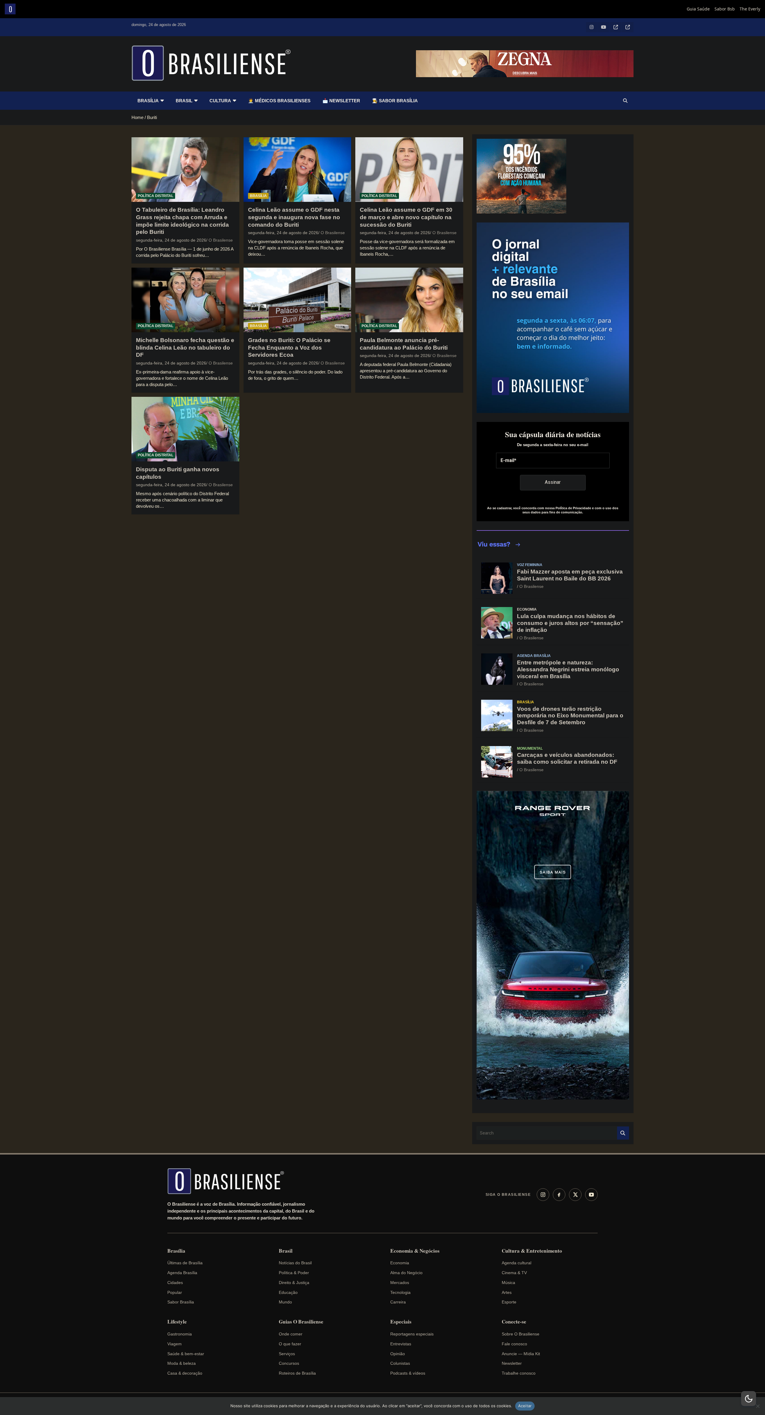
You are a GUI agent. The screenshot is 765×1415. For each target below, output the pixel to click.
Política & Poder (294, 1272)
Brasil (184, 100)
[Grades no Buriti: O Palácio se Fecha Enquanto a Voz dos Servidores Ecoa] (297, 300)
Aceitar (525, 1405)
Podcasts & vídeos (407, 1373)
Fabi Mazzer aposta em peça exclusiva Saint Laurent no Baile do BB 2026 (570, 575)
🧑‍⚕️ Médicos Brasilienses (279, 100)
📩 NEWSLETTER (341, 100)
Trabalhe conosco (519, 1373)
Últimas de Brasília (185, 1262)
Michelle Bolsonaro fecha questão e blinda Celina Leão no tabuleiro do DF (185, 347)
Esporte (509, 1302)
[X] (575, 1194)
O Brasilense (221, 240)
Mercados (399, 1282)
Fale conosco (514, 1343)
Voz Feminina (529, 565)
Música (508, 1282)
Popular (174, 1292)
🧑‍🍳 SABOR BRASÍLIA (395, 100)
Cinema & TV (514, 1272)
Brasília (148, 100)
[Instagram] (543, 1194)
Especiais (400, 1321)
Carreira (398, 1302)
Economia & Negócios (415, 1251)
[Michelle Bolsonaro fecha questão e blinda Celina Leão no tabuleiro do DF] (185, 300)
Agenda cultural (516, 1262)
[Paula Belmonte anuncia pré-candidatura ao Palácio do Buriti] (409, 300)
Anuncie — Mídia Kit (521, 1353)
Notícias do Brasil (295, 1262)
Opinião (397, 1353)
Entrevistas (400, 1343)
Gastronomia (179, 1334)
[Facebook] (559, 1194)
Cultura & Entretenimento (532, 1251)
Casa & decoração (184, 1373)
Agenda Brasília (534, 656)
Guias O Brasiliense (301, 1321)
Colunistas (400, 1363)
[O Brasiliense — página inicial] (228, 1181)
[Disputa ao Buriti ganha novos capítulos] (185, 429)
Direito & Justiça (294, 1282)
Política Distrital (155, 196)
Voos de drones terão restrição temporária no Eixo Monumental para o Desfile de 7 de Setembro (570, 716)
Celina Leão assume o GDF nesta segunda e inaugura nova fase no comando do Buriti (294, 217)
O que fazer (290, 1343)
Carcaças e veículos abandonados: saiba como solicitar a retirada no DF (567, 758)
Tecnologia (400, 1292)
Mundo (285, 1302)
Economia (527, 609)
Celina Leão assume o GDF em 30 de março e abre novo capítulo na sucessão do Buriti (406, 217)
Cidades (175, 1282)
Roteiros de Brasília (297, 1373)
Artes (507, 1292)
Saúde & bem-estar (185, 1353)
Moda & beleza (181, 1363)
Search (623, 1133)
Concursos (289, 1363)
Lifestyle (177, 1321)
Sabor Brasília (180, 1302)
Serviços (287, 1353)
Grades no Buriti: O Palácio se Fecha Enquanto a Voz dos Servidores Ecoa (289, 347)
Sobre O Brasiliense (520, 1334)
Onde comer (290, 1334)
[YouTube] (591, 1194)
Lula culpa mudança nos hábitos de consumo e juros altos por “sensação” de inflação (570, 623)
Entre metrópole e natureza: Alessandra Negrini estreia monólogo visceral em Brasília (568, 669)
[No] (758, 1406)
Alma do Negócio (406, 1272)
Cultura (220, 100)
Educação (288, 1292)
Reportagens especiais (412, 1334)
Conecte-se (514, 1321)
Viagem (174, 1343)
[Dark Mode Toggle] (748, 1398)
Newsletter (512, 1363)
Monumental (530, 748)
